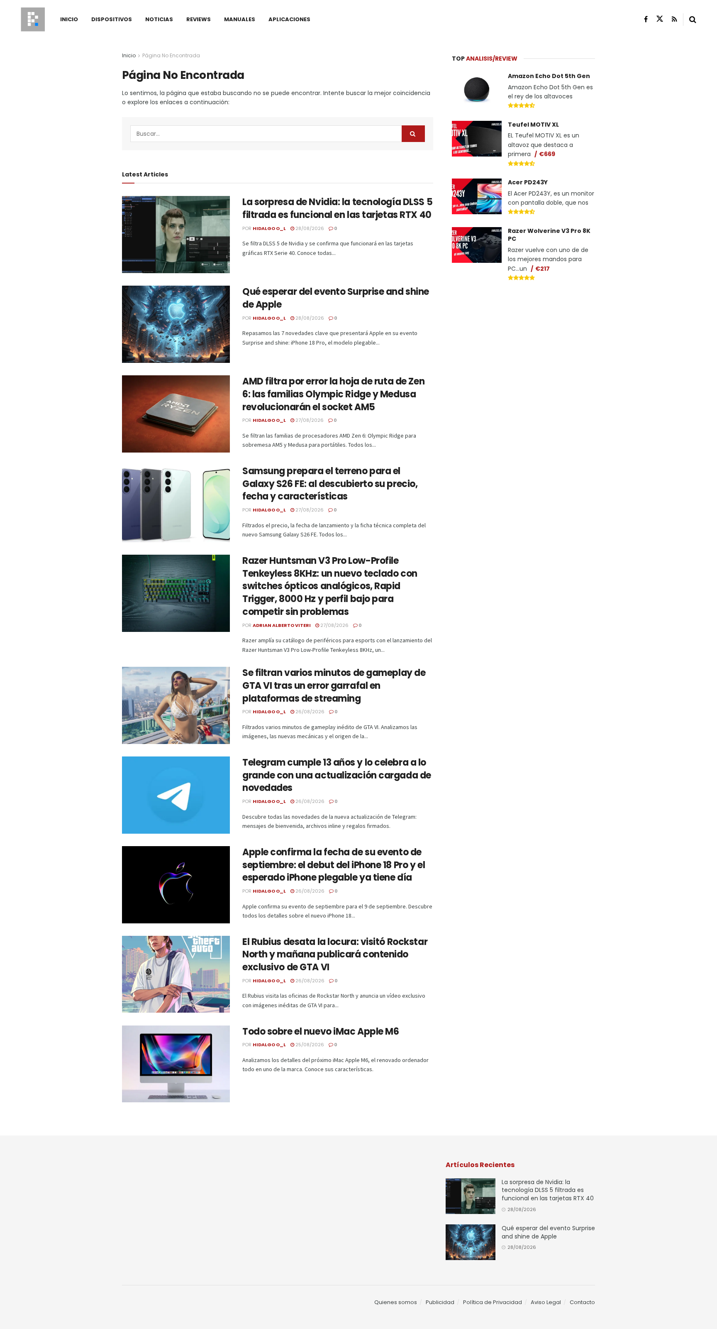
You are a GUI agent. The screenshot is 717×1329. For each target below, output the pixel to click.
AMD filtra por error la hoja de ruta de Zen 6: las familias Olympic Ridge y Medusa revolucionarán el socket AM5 (333, 394)
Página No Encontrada (171, 55)
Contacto (582, 1302)
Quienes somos (395, 1302)
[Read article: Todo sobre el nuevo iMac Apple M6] (176, 1064)
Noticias (159, 19)
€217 (542, 268)
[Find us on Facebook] (646, 19)
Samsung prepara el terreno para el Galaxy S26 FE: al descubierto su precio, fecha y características (329, 484)
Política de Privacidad (492, 1302)
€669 (547, 154)
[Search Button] (692, 19)
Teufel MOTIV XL (533, 124)
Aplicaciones (289, 19)
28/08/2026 (309, 228)
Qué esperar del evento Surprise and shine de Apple (335, 298)
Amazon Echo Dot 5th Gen (549, 76)
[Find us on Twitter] (659, 19)
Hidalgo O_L (269, 228)
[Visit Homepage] (33, 19)
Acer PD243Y (528, 182)
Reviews (198, 19)
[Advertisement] (523, 351)
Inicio (69, 19)
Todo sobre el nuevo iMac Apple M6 (320, 1031)
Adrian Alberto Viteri (282, 625)
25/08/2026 (309, 1044)
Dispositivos (111, 19)
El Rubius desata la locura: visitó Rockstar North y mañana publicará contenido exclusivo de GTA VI (334, 954)
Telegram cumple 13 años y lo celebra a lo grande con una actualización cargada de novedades (336, 775)
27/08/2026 (309, 420)
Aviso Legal (546, 1302)
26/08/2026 (309, 711)
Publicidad (440, 1302)
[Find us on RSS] (674, 19)
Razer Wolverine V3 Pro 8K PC (549, 235)
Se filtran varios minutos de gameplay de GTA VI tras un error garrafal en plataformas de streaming (333, 685)
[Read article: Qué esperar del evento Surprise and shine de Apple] (176, 324)
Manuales (239, 19)
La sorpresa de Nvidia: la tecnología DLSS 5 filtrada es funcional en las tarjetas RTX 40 (337, 208)
